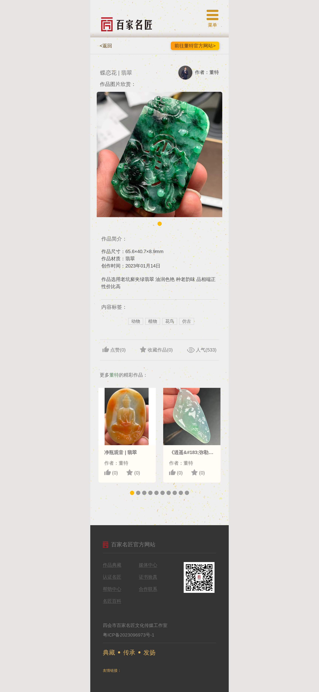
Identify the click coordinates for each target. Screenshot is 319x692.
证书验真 (148, 577)
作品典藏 (112, 565)
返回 (106, 45)
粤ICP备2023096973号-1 (128, 634)
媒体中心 (148, 565)
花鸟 (169, 321)
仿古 (186, 321)
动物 (135, 321)
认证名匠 (112, 577)
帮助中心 (112, 589)
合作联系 (148, 589)
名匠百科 (112, 601)
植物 (152, 321)
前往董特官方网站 (195, 45)
